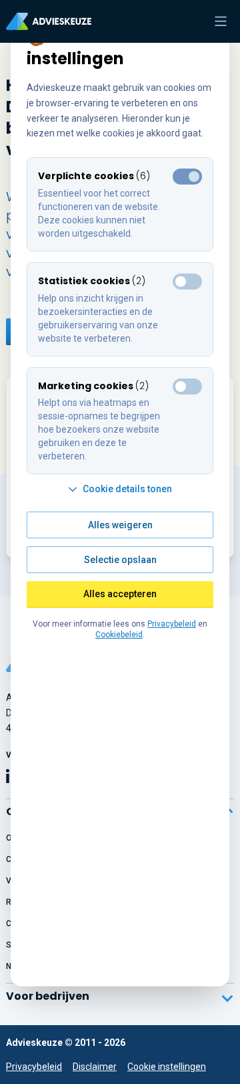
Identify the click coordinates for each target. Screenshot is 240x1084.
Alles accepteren (120, 593)
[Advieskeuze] (48, 21)
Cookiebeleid (119, 634)
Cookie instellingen (166, 1066)
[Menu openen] (220, 21)
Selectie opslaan (120, 559)
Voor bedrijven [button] (47, 996)
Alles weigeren (120, 525)
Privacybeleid (34, 1066)
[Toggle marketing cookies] (187, 282)
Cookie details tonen (127, 488)
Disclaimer (95, 1066)
